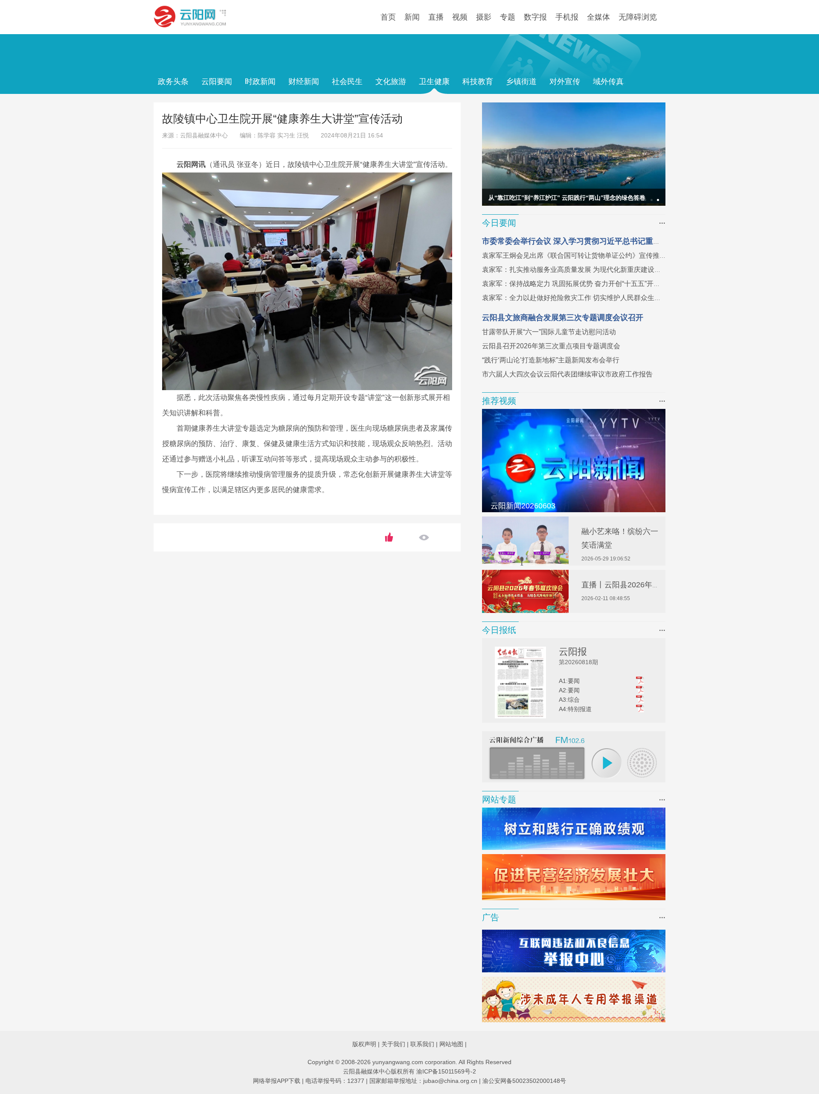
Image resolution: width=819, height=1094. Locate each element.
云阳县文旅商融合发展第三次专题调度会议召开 (562, 317)
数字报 (535, 17)
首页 (388, 17)
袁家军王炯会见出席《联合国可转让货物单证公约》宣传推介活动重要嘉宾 (594, 255)
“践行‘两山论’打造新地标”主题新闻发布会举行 (550, 360)
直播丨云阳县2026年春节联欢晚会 (639, 585)
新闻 (412, 17)
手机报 (566, 17)
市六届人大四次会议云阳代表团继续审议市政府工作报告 (567, 374)
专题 (507, 17)
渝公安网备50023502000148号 (524, 1080)
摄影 (483, 17)
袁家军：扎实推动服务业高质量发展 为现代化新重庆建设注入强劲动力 (588, 269)
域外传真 (608, 81)
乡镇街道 (521, 81)
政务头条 (173, 81)
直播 (436, 17)
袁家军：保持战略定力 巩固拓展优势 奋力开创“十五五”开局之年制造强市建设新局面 (608, 283)
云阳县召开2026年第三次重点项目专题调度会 (551, 346)
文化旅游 (390, 81)
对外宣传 (564, 81)
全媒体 (598, 17)
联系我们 (422, 1044)
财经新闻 (303, 81)
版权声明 (364, 1044)
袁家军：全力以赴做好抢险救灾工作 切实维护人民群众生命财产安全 (585, 297)
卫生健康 (434, 81)
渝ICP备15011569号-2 (446, 1071)
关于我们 (393, 1044)
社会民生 (347, 81)
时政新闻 (260, 81)
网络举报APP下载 (276, 1080)
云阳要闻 (216, 81)
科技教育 (477, 81)
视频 (460, 17)
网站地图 (451, 1044)
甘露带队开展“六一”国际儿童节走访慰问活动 (549, 331)
